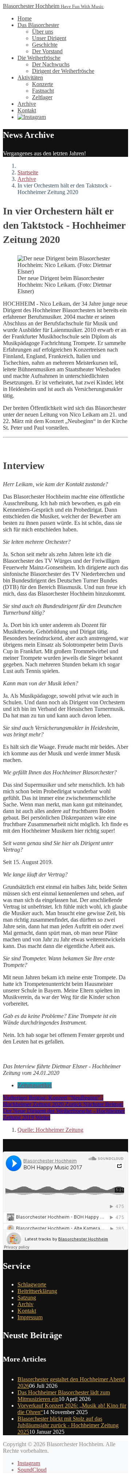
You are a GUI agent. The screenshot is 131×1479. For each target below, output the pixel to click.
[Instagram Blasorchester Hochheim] (31, 117)
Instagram (28, 1463)
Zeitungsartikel (34, 1085)
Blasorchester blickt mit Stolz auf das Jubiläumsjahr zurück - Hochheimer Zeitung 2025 (68, 1425)
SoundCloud (32, 1470)
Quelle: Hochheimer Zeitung (50, 1130)
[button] (38, 25)
